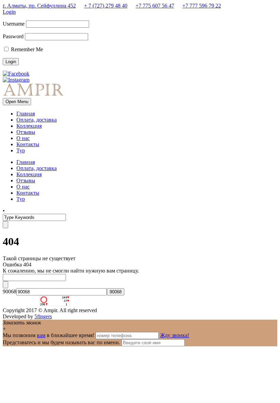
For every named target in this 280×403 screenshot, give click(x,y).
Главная (25, 113)
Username (14, 24)
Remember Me (26, 49)
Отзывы (25, 132)
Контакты (27, 144)
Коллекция (29, 126)
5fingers (43, 316)
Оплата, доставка (36, 120)
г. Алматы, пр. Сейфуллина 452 (39, 6)
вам (41, 335)
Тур (20, 150)
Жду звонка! (174, 335)
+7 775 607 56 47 (155, 6)
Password (13, 36)
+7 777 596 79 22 (201, 6)
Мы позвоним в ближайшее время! (49, 335)
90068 (9, 291)
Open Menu (16, 101)
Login (9, 12)
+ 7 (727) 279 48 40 (105, 6)
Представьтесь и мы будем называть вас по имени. (61, 342)
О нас (23, 138)
